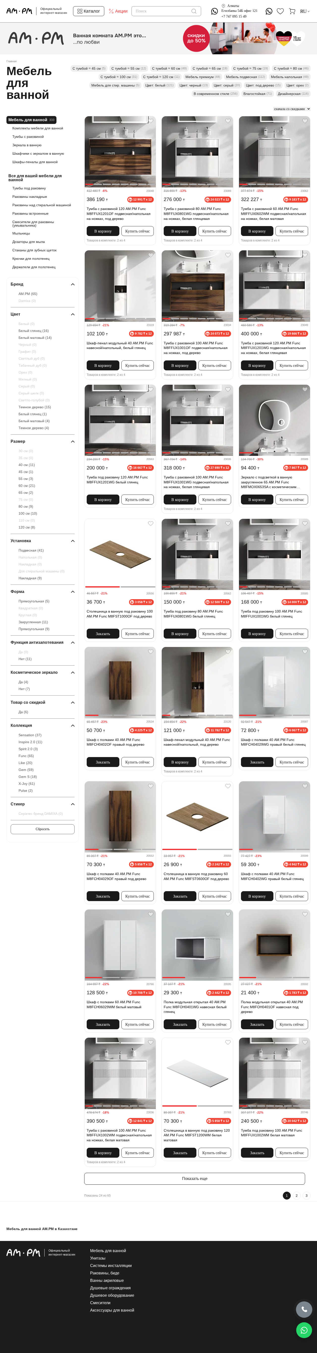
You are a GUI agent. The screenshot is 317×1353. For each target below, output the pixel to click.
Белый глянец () (34, 331)
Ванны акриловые (107, 1281)
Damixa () (27, 301)
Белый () (27, 324)
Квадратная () (31, 608)
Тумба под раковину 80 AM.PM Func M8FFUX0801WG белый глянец (193, 613)
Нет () (25, 659)
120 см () (27, 527)
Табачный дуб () (33, 365)
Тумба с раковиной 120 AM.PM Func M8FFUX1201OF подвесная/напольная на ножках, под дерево (119, 213)
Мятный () (28, 379)
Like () (25, 763)
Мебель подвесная (245, 77)
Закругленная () (33, 622)
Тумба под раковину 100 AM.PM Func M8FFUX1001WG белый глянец (271, 613)
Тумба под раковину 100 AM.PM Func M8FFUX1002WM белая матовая (271, 1132)
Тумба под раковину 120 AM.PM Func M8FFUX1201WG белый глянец (117, 479)
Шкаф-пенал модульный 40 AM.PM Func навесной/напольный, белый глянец (120, 345)
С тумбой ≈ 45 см (89, 68)
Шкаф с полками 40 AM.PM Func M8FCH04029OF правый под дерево (116, 876)
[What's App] (214, 11)
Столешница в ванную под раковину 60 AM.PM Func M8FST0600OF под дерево (196, 876)
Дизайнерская (293, 94)
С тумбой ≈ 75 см (250, 68)
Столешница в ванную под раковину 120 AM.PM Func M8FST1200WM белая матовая (197, 1135)
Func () (26, 756)
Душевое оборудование (112, 1295)
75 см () (26, 499)
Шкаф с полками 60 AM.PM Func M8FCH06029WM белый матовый (114, 1004)
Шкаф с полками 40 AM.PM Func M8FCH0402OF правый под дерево (115, 742)
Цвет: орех (298, 85)
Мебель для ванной (108, 1251)
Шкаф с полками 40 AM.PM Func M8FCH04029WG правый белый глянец (273, 742)
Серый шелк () (31, 393)
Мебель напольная (290, 77)
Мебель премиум (202, 77)
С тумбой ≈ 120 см (161, 77)
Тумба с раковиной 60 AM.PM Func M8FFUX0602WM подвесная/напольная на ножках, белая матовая (273, 213)
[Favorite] (150, 121)
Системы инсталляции (111, 1266)
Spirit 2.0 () (28, 749)
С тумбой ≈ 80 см (291, 68)
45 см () (26, 472)
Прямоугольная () (34, 601)
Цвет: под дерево (263, 85)
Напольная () (30, 557)
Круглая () (28, 615)
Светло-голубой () (34, 400)
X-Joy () (27, 784)
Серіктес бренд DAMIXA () (41, 814)
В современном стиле (216, 94)
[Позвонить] (304, 1309)
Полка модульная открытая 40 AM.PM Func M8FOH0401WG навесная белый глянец (195, 1007)
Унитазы (98, 1258)
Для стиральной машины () (42, 571)
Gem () (26, 770)
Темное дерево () (35, 407)
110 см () (27, 520)
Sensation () (30, 735)
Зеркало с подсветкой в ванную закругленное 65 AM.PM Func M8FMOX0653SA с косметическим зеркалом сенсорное (268, 483)
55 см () (26, 479)
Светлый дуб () (32, 358)
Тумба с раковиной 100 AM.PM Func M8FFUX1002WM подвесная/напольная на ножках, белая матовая (119, 1135)
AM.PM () (28, 294)
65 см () (26, 493)
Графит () (27, 351)
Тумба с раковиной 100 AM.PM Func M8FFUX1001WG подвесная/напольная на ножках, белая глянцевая (196, 482)
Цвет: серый (227, 85)
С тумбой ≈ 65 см (210, 68)
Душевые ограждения (110, 1288)
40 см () (27, 465)
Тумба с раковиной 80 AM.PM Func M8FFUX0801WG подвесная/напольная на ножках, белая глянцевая (196, 213)
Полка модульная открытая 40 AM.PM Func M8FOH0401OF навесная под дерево (272, 1007)
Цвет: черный (194, 85)
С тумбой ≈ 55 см (128, 68)
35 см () (26, 458)
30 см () (26, 451)
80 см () (26, 506)
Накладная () (30, 564)
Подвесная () (31, 550)
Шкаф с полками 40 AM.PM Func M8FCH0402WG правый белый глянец (272, 876)
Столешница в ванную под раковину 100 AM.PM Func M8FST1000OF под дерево (120, 613)
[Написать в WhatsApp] (304, 1330)
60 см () (27, 486)
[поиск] (194, 11)
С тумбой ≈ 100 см (119, 77)
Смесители (100, 1303)
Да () (23, 652)
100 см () (28, 513)
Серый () (27, 386)
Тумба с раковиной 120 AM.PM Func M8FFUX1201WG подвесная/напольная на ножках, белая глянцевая (273, 348)
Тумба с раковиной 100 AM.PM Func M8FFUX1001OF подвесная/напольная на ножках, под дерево (196, 348)
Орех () (25, 372)
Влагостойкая (257, 94)
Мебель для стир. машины (115, 85)
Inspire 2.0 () (30, 742)
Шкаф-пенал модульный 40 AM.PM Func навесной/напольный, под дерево (197, 742)
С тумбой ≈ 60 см (169, 68)
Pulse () (26, 791)
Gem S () (28, 777)
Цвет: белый (159, 85)
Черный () (28, 345)
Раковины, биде (104, 1273)
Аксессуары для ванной (112, 1310)
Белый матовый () (35, 338)
